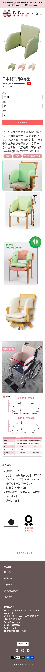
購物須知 (8, 578)
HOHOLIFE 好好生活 (25, 665)
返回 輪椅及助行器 (24, 553)
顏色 (4, 102)
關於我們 (8, 572)
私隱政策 (8, 584)
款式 (4, 93)
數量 (4, 111)
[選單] (41, 13)
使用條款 (8, 597)
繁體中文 (21, 644)
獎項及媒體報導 (11, 591)
